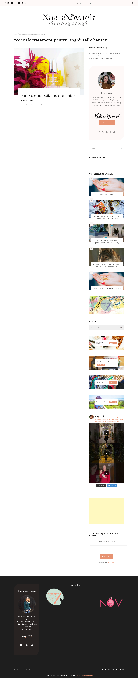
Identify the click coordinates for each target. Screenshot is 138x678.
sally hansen (39, 92)
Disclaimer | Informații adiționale (84, 675)
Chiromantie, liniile (106, 194)
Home (56, 3)
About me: (64, 3)
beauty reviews (26, 92)
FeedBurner (111, 562)
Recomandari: (99, 3)
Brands (87, 3)
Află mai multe (106, 123)
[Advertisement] (106, 511)
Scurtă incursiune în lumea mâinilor (106, 288)
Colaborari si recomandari (37, 669)
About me (17, 669)
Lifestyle (76, 3)
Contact (24, 669)
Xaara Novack (59, 675)
